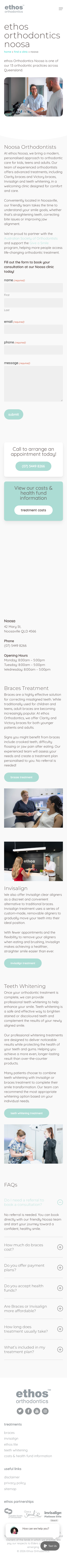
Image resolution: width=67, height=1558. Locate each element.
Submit (13, 414)
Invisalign (11, 1438)
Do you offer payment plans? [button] (24, 1267)
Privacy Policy (15, 1483)
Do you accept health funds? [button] (23, 1288)
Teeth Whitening (16, 1450)
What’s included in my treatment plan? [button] (24, 1349)
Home (7, 51)
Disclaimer (12, 1477)
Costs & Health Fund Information (28, 1456)
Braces (9, 1433)
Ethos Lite (11, 1444)
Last (6, 310)
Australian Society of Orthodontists (31, 238)
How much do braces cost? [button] (23, 1247)
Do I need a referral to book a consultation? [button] (24, 1202)
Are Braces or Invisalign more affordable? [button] (25, 1308)
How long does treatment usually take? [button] (26, 1329)
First (6, 295)
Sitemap (10, 1489)
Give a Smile (39, 243)
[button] (33, 466)
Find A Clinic (21, 51)
